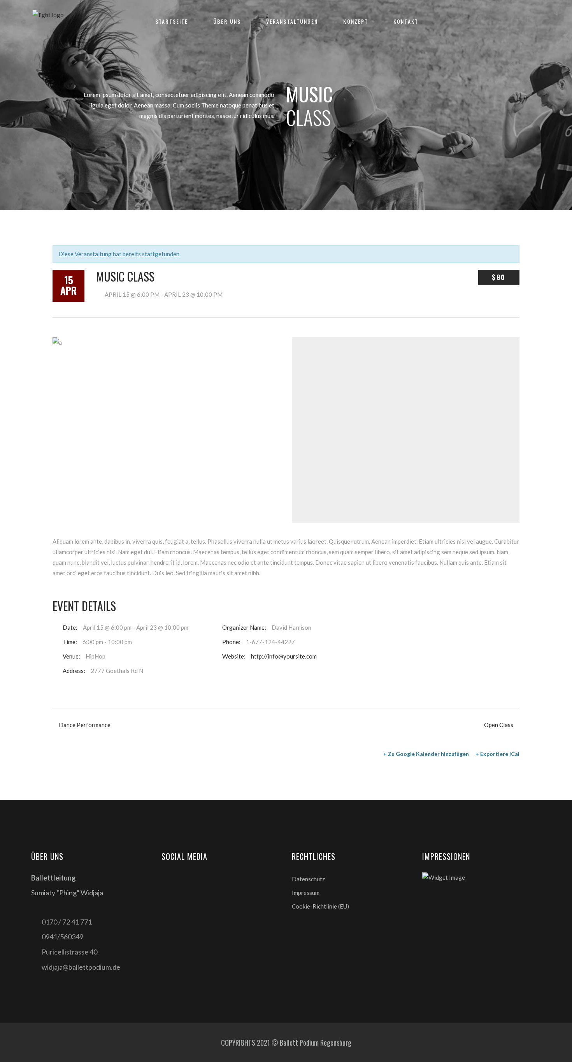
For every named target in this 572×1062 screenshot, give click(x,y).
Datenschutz (308, 878)
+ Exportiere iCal (497, 753)
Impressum (305, 892)
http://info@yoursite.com (284, 656)
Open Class (498, 724)
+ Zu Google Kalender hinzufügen (426, 753)
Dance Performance (85, 724)
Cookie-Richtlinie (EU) (320, 906)
